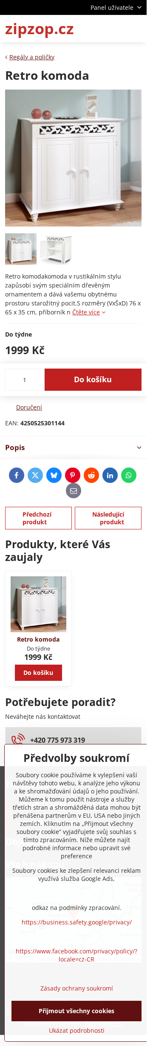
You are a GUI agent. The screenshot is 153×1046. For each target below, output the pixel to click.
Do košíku (93, 379)
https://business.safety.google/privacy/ (77, 922)
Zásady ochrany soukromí (76, 988)
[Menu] (136, 28)
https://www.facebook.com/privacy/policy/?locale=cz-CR (76, 955)
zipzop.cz (39, 28)
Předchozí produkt (37, 518)
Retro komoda (38, 639)
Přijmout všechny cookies (76, 1011)
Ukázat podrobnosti (77, 1030)
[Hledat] (95, 28)
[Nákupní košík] (116, 28)
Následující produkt (108, 518)
